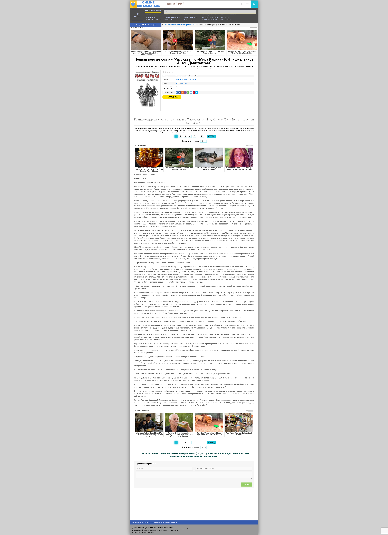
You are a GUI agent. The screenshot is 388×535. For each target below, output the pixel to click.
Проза (185, 19)
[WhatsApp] (188, 92)
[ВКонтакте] (177, 92)
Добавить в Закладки (147, 25)
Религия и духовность (209, 15)
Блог (180, 4)
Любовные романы (170, 15)
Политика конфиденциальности (164, 522)
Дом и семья (224, 17)
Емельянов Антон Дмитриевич (186, 79)
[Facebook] (179, 92)
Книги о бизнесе (225, 19)
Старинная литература (209, 19)
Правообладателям (140, 522)
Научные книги (169, 19)
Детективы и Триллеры (153, 19)
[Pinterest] (194, 92)
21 (202, 136)
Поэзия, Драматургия (190, 17)
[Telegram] (191, 92)
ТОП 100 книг (169, 4)
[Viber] (185, 92)
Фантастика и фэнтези (172, 17)
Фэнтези (184, 83)
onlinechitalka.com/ (145, 4)
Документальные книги (210, 17)
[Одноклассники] (182, 92)
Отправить (246, 484)
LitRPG (178, 83)
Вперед (211, 136)
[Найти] (253, 11)
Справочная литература (228, 15)
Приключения (150, 15)
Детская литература (153, 17)
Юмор (185, 15)
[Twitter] (196, 92)
